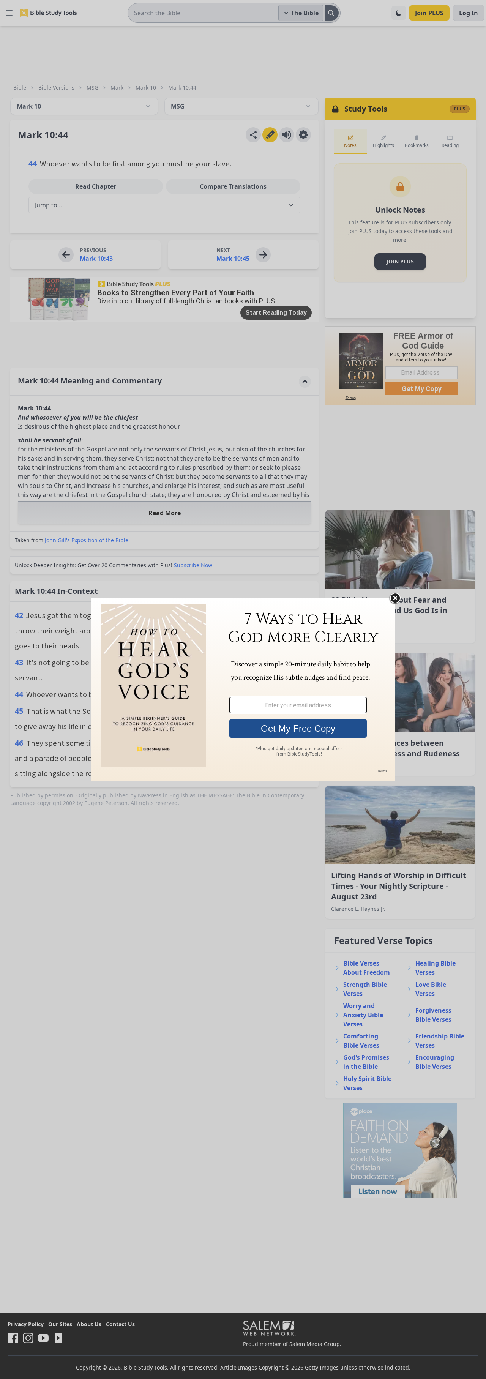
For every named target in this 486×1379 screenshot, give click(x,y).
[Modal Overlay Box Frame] (243, 689)
